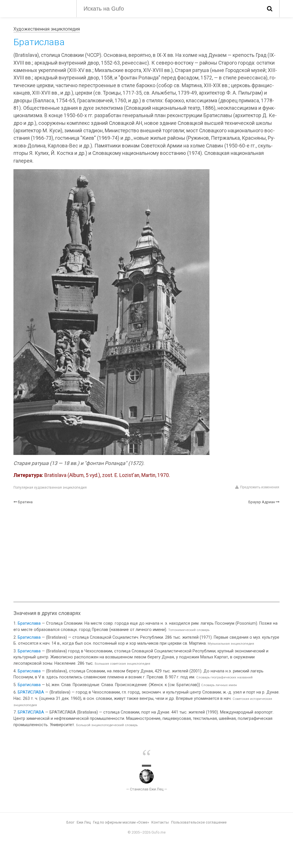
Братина (25, 502)
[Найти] (269, 8)
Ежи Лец (84, 822)
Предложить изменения (259, 487)
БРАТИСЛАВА (31, 692)
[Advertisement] (146, 553)
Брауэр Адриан (261, 502)
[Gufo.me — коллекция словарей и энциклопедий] (40, 8)
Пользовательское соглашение (199, 822)
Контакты (160, 822)
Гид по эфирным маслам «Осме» (121, 822)
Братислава (29, 623)
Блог (70, 822)
